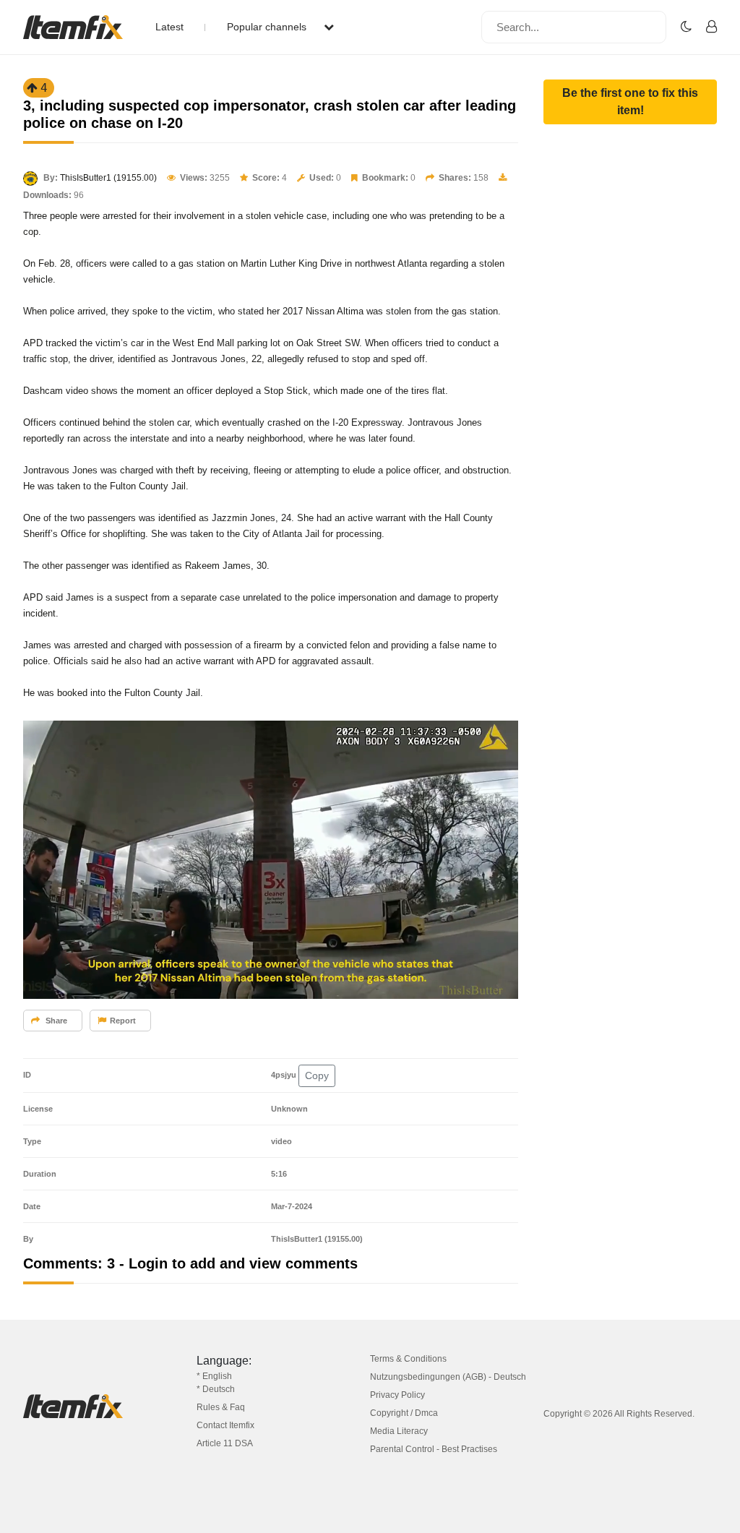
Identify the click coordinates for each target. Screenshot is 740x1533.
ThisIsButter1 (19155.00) (108, 178)
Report (123, 1020)
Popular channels (268, 27)
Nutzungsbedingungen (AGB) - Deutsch (448, 1377)
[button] (630, 102)
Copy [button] (317, 1075)
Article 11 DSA (225, 1443)
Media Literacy (399, 1431)
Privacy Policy (397, 1395)
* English (214, 1376)
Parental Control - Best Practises (433, 1449)
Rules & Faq (221, 1407)
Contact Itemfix (225, 1425)
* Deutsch (216, 1389)
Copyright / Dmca (404, 1413)
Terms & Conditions (408, 1359)
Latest (169, 27)
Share (55, 1020)
